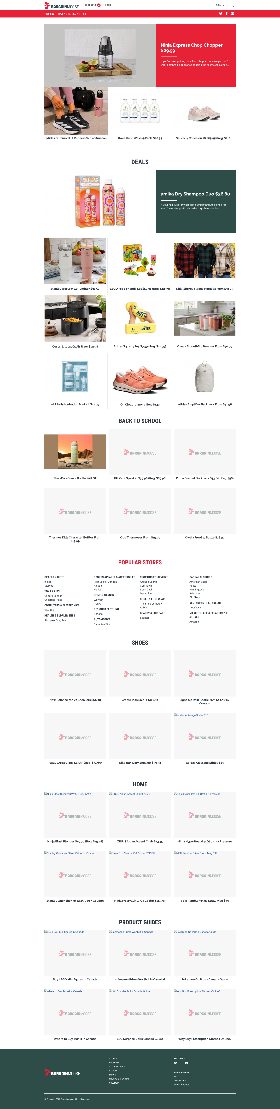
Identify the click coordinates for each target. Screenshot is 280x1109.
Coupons (90, 5)
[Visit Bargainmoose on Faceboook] (226, 14)
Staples (113, 1070)
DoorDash (114, 1062)
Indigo (112, 1074)
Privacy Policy (181, 1084)
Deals (107, 5)
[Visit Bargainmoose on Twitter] (221, 14)
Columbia (114, 1082)
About (177, 1076)
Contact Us (180, 1080)
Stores (113, 1058)
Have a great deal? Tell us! (72, 14)
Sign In (220, 5)
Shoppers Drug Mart (119, 1078)
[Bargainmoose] (61, 5)
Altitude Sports (117, 1066)
